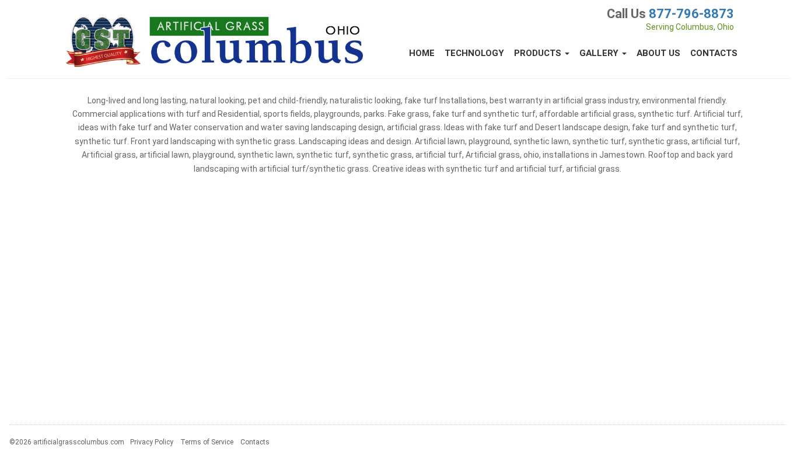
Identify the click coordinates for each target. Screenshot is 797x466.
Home (422, 53)
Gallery (600, 53)
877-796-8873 (691, 13)
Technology (474, 53)
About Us (658, 53)
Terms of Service (206, 442)
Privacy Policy (151, 442)
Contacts (713, 53)
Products (539, 53)
